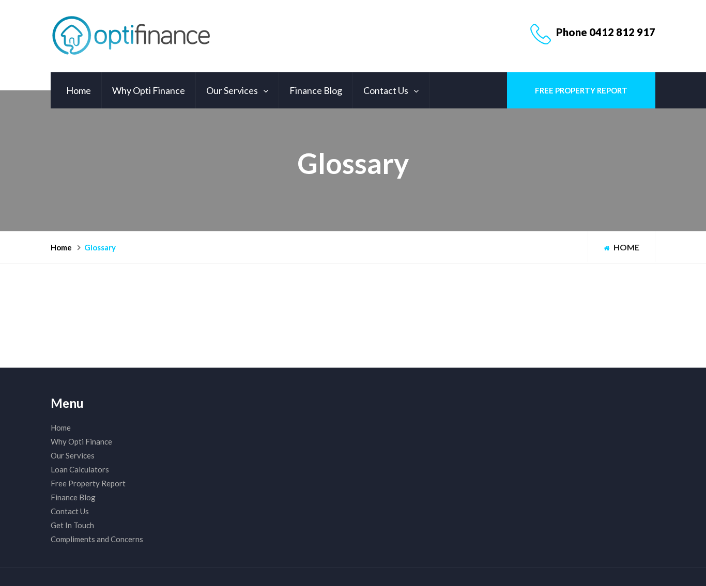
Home (78, 90)
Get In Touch (72, 525)
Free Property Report (581, 90)
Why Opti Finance (148, 90)
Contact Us (385, 90)
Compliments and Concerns (97, 539)
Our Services (232, 90)
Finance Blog (315, 90)
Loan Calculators (80, 469)
